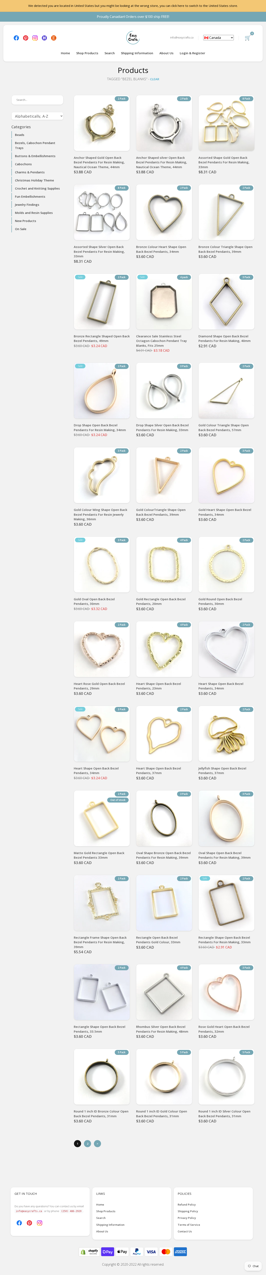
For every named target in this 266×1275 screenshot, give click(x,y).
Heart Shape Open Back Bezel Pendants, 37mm (158, 770)
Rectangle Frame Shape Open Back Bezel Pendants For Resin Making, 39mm (100, 942)
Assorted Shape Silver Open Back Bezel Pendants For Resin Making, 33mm (99, 251)
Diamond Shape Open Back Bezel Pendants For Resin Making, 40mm (224, 338)
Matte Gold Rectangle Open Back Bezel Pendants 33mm (99, 855)
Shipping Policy (188, 1211)
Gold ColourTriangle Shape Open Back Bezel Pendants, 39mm (161, 512)
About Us (166, 53)
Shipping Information (137, 53)
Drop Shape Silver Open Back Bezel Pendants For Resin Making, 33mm (162, 427)
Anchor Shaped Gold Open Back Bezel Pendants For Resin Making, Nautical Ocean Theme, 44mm (99, 162)
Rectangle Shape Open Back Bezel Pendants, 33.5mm (99, 1029)
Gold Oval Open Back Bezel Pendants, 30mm (94, 601)
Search (110, 53)
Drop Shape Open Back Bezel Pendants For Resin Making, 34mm (100, 427)
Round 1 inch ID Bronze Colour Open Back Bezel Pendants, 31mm (101, 1113)
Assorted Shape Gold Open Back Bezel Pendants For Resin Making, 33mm (223, 162)
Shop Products (87, 53)
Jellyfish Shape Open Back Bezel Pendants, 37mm (222, 770)
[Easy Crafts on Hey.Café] (44, 37)
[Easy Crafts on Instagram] (35, 37)
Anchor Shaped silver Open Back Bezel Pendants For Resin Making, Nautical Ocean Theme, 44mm (161, 162)
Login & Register (192, 53)
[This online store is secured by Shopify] (90, 1251)
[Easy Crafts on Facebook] (16, 37)
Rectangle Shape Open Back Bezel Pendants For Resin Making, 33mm (224, 939)
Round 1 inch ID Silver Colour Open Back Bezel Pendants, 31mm (224, 1113)
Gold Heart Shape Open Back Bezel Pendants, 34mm (224, 512)
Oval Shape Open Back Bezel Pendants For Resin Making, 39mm (224, 855)
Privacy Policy (187, 1218)
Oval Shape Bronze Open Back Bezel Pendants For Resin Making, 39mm (163, 855)
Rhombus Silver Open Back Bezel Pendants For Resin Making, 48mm (162, 1029)
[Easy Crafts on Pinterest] (25, 37)
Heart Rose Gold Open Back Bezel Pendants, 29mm (99, 686)
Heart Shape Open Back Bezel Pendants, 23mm (158, 686)
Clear (154, 79)
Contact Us (185, 1231)
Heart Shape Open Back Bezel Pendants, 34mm (220, 686)
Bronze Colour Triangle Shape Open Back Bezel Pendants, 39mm (225, 249)
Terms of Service (189, 1225)
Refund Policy (187, 1204)
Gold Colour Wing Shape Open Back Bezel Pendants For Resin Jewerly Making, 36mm (100, 514)
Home (65, 53)
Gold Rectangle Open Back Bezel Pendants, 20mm (161, 601)
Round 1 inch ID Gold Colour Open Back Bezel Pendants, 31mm (161, 1113)
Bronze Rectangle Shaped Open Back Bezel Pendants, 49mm (102, 338)
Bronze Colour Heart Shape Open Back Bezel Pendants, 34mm (161, 249)
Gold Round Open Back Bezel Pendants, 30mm (220, 601)
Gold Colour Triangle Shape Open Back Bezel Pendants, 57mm (223, 427)
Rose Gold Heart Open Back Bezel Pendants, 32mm (224, 1029)
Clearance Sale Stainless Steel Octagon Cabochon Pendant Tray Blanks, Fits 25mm (161, 341)
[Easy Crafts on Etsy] (53, 37)
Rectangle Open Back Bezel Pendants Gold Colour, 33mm (158, 939)
